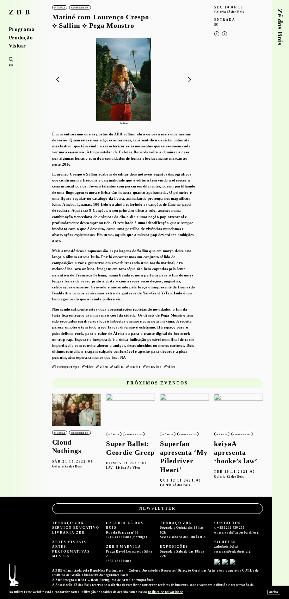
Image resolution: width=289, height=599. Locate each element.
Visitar (17, 46)
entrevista (153, 367)
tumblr (135, 367)
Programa (22, 29)
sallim (119, 367)
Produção (21, 37)
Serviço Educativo (76, 527)
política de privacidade (165, 592)
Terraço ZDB (68, 523)
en (11, 64)
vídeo (89, 367)
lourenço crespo (67, 367)
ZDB (21, 12)
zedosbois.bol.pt (226, 546)
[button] (190, 80)
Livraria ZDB (68, 532)
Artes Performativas (71, 549)
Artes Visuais (69, 542)
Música (61, 556)
